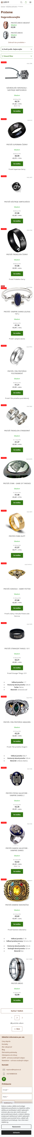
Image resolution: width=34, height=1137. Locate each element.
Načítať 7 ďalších (17, 1011)
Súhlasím (16, 1133)
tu (7, 1122)
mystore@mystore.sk (13, 1070)
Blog (3, 1050)
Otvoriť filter (8, 56)
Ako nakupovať (7, 1047)
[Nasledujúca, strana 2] (17, 1017)
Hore (18, 1029)
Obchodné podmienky (9, 1052)
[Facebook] (4, 1079)
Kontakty (5, 1044)
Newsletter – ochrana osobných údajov (15, 1061)
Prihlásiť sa (8, 1103)
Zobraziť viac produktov (16, 42)
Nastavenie (16, 1127)
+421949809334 (11, 1074)
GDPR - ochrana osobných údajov (13, 1058)
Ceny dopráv (6, 1041)
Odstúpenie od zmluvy (9, 1055)
